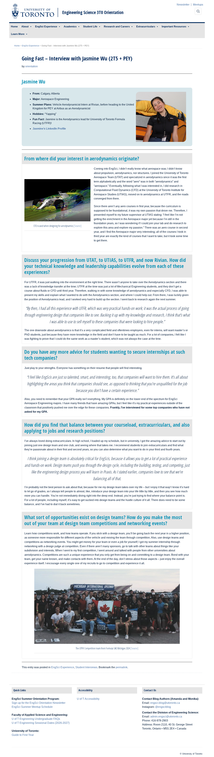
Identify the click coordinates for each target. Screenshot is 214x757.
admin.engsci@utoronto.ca (166, 716)
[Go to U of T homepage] (33, 11)
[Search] (198, 11)
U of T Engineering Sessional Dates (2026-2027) (41, 722)
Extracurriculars (145, 26)
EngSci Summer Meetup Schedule (32, 706)
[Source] (77, 226)
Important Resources (174, 26)
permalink (121, 667)
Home (14, 26)
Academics (70, 26)
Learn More (17, 34)
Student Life (90, 26)
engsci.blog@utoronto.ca (165, 702)
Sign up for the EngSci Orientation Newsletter (38, 702)
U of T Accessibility (88, 698)
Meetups (198, 4)
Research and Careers (117, 26)
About (25, 26)
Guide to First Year (23, 734)
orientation (31, 66)
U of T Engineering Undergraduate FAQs (36, 718)
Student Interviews (86, 667)
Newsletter (183, 4)
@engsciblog (163, 706)
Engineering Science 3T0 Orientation (93, 12)
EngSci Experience (46, 26)
